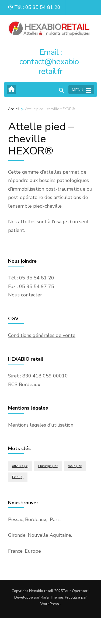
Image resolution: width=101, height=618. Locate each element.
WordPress (49, 603)
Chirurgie (48, 466)
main (75, 466)
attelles (20, 466)
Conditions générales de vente (41, 335)
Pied (17, 477)
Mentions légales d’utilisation (40, 425)
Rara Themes (52, 597)
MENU (77, 90)
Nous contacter (25, 295)
